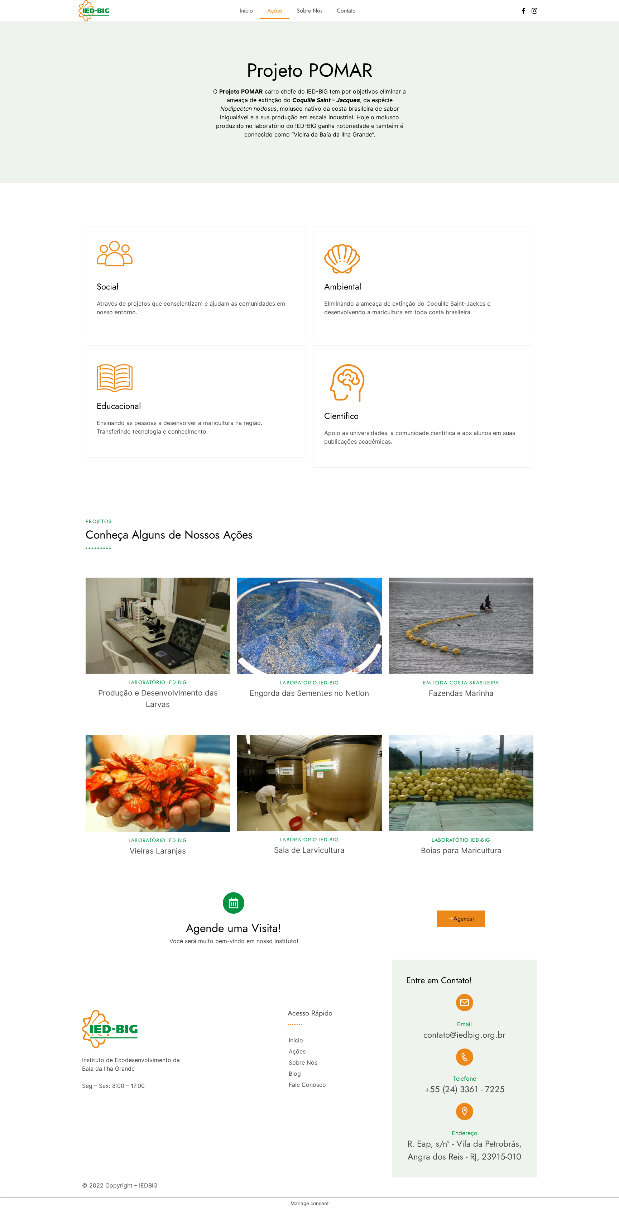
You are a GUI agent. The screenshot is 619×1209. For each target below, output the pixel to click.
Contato (346, 10)
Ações (274, 10)
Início (246, 10)
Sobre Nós (309, 10)
